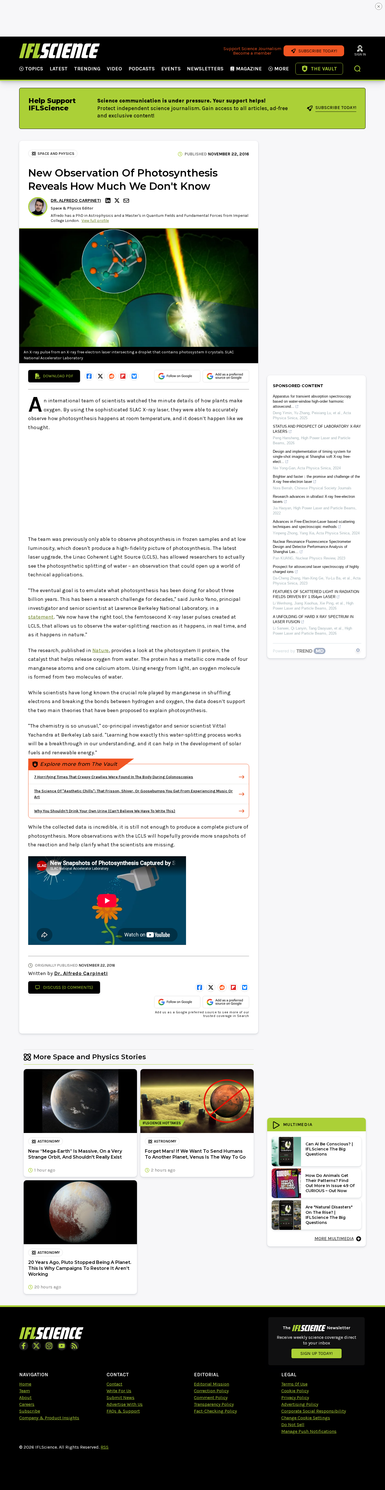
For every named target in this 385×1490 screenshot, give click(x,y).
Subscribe (29, 1411)
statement (41, 617)
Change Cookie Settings (305, 1417)
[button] (357, 69)
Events (171, 69)
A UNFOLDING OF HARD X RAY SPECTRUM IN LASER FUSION (313, 619)
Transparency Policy (214, 1404)
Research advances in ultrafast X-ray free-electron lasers (314, 499)
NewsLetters (205, 69)
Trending (87, 69)
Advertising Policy (299, 1404)
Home (25, 1384)
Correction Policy (211, 1390)
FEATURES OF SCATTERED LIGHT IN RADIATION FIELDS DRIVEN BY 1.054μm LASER (316, 594)
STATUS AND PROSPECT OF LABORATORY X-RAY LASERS (317, 429)
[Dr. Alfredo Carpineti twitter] (117, 200)
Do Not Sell (292, 1424)
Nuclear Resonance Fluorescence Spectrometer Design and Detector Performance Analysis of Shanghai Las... (312, 546)
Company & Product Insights (49, 1417)
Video (114, 69)
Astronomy (48, 1141)
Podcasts (142, 69)
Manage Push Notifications (309, 1431)
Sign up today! (316, 1353)
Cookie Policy (295, 1390)
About (25, 1397)
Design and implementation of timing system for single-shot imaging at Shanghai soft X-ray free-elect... (312, 456)
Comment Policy (210, 1397)
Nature (100, 650)
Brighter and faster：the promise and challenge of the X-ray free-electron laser (316, 479)
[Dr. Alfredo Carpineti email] (126, 200)
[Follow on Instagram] (49, 1345)
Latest (59, 69)
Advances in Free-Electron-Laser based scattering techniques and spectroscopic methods (314, 524)
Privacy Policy (295, 1397)
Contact (114, 1384)
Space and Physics (55, 153)
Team (24, 1390)
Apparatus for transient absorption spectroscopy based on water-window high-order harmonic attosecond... (312, 401)
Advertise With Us (125, 1404)
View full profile (95, 220)
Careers (26, 1404)
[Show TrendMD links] (358, 650)
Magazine (249, 69)
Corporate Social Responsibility (313, 1411)
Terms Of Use (294, 1384)
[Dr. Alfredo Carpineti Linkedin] (108, 200)
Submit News (120, 1397)
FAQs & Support (123, 1411)
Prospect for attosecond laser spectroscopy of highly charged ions (316, 569)
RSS (105, 1447)
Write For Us (119, 1390)
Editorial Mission (211, 1384)
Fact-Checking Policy (215, 1411)
